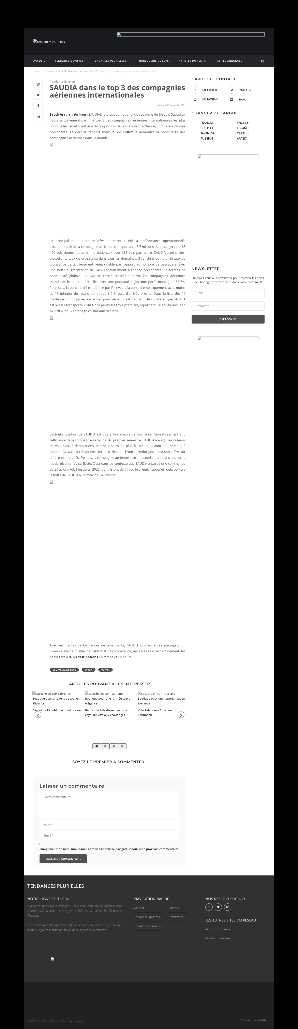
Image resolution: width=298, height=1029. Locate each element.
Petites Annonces (229, 60)
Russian (206, 138)
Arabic (242, 138)
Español (243, 128)
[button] (96, 746)
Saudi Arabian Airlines (68, 114)
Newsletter (175, 917)
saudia (88, 669)
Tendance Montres (69, 60)
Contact (173, 908)
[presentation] (37, 714)
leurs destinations (83, 657)
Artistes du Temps (192, 60)
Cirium (128, 132)
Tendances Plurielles (109, 60)
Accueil (39, 60)
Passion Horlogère (217, 938)
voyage (105, 669)
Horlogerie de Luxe (154, 60)
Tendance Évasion (62, 81)
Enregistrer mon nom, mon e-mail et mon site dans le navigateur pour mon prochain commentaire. (109, 849)
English (243, 123)
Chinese (243, 133)
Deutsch (207, 128)
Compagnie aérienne (64, 669)
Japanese (207, 133)
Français (207, 123)
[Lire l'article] (56, 698)
